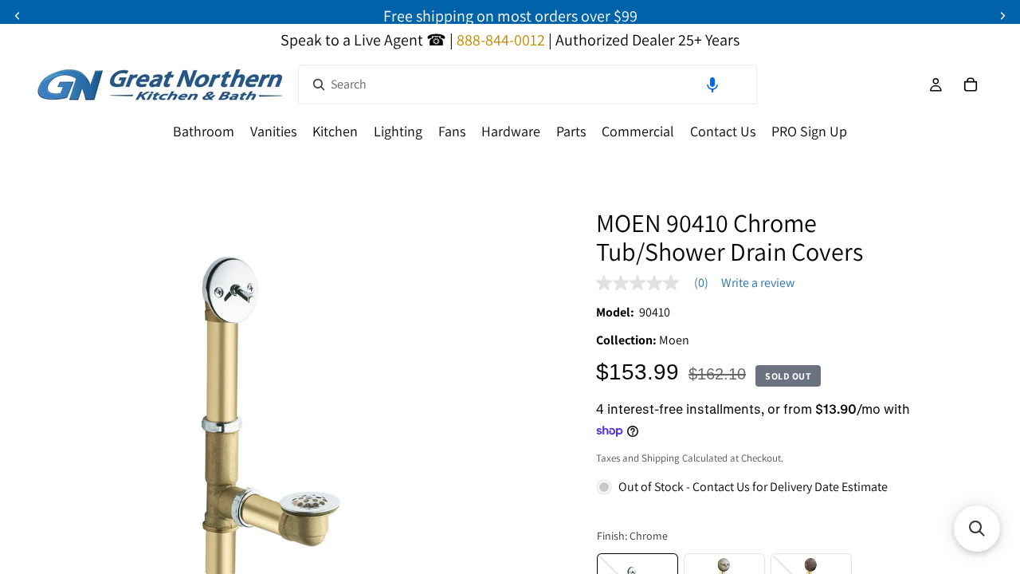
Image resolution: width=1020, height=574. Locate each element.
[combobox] (527, 84)
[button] (712, 84)
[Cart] (970, 84)
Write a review (757, 283)
